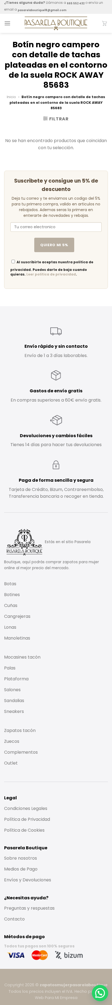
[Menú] (7, 23)
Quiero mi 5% (54, 245)
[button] (100, 993)
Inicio (11, 97)
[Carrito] (104, 23)
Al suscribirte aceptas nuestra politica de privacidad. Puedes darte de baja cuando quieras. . (51, 268)
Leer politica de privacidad (51, 274)
